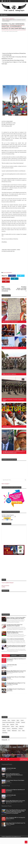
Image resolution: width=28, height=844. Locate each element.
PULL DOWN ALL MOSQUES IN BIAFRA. (15, 639)
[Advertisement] (14, 42)
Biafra (18, 720)
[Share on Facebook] (12, 275)
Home (3, 18)
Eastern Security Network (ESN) (8, 722)
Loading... (3, 586)
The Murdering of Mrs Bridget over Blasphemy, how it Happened (14, 625)
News (17, 726)
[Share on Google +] (6, 278)
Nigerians (8, 728)
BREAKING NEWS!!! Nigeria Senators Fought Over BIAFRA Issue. (15, 632)
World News (12, 18)
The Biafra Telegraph (5, 836)
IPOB (17, 724)
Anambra (13, 720)
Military (12, 726)
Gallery (3, 724)
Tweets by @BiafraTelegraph (7, 582)
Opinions (4, 730)
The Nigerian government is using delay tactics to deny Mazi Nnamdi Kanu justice (14, 452)
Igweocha (12, 724)
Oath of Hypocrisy (7, 426)
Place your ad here (5, 585)
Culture (22, 720)
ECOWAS (18, 722)
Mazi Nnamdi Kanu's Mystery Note (10, 321)
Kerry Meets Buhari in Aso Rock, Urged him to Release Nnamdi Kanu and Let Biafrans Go (16, 646)
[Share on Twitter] (21, 275)
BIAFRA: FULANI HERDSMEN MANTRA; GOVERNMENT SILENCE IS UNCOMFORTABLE (14, 26)
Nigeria (3, 728)
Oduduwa (21, 728)
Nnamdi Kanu (14, 728)
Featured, (10, 31)
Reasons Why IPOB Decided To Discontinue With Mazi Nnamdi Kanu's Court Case (16, 671)
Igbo (8, 724)
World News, (14, 31)
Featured (7, 18)
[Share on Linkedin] (14, 278)
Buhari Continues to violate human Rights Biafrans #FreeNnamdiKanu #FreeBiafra (16, 618)
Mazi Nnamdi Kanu (6, 726)
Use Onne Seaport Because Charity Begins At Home (13, 60)
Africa (9, 720)
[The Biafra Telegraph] (14, 8)
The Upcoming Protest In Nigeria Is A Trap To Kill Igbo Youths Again (16, 683)
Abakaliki (4, 720)
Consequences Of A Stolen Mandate (10, 348)
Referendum (14, 730)
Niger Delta (22, 726)
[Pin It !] (6, 281)
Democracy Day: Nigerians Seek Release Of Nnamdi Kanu (14, 53)
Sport (19, 730)
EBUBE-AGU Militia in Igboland (9, 374)
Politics (9, 730)
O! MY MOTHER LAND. (7, 55)
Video (23, 730)
